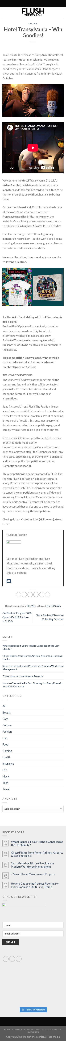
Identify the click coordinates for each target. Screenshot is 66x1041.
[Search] (19, 3)
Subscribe (33, 1032)
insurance (8, 763)
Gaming (7, 750)
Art (4, 706)
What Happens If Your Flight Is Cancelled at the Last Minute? (37, 843)
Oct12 (53, 606)
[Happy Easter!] (17, 996)
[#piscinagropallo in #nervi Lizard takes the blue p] (48, 996)
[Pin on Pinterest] (41, 594)
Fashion (7, 731)
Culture (7, 725)
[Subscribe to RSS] (26, 3)
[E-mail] (9, 581)
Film (31, 24)
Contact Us (18, 1029)
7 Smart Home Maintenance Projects (22, 676)
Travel (6, 789)
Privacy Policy (35, 1029)
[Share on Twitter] (30, 594)
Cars (5, 719)
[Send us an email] (12, 959)
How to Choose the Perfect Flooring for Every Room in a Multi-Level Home (35, 885)
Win (35, 24)
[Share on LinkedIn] (47, 594)
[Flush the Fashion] (33, 12)
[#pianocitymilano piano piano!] (17, 978)
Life (4, 770)
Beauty (6, 712)
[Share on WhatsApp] (18, 594)
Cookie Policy (53, 1029)
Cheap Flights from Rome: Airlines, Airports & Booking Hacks (37, 854)
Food (5, 744)
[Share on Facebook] (24, 594)
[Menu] (46, 3)
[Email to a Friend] (36, 594)
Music (5, 776)
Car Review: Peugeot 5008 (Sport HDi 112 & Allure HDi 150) (17, 617)
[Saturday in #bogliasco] (48, 978)
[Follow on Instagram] (23, 3)
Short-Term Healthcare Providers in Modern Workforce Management (32, 865)
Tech (5, 782)
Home (7, 1029)
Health (6, 757)
